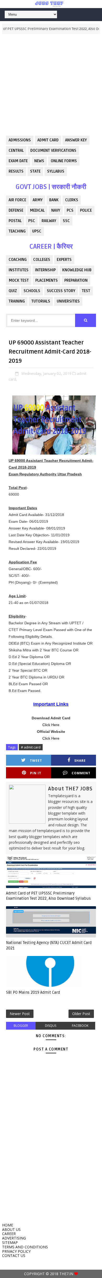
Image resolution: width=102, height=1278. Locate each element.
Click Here (50, 725)
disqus (50, 1025)
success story (61, 290)
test (86, 290)
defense (16, 210)
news (39, 161)
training (17, 301)
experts (64, 259)
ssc (66, 220)
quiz (13, 290)
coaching (18, 259)
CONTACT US (13, 1255)
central (16, 150)
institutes (19, 270)
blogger (21, 1025)
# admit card (31, 747)
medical (37, 210)
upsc (36, 231)
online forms (64, 161)
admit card (48, 140)
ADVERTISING (14, 1238)
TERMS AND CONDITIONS (25, 1246)
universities (68, 301)
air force (17, 200)
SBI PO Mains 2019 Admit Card (33, 992)
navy (55, 210)
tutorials (40, 301)
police (86, 210)
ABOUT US (11, 1229)
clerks (71, 200)
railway (49, 220)
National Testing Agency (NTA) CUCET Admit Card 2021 (49, 945)
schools (32, 290)
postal (15, 220)
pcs (70, 210)
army (38, 200)
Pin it (35, 773)
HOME (7, 1225)
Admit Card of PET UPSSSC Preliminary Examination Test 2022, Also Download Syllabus (48, 896)
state (35, 171)
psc (31, 220)
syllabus (55, 171)
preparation (76, 280)
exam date (18, 161)
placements (46, 280)
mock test (19, 280)
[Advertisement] (51, 85)
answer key (76, 140)
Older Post (81, 1013)
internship (45, 270)
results (16, 171)
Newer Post (20, 1013)
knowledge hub (77, 270)
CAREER (9, 1233)
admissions (20, 140)
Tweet (36, 760)
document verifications (53, 150)
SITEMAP (10, 1242)
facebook (80, 1025)
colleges (41, 259)
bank (54, 200)
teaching (17, 231)
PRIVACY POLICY (16, 1251)
